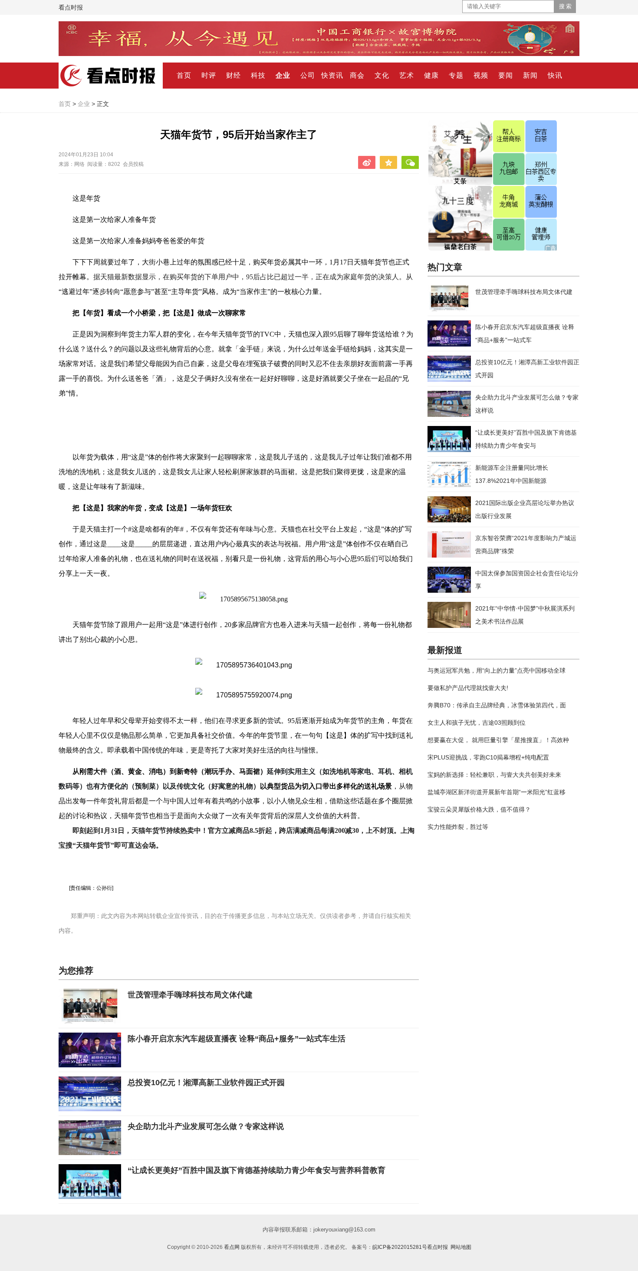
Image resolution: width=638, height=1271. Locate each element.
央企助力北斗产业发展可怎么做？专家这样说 (206, 1126)
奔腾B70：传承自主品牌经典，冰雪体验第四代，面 (497, 705)
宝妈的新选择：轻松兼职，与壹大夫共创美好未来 (494, 774)
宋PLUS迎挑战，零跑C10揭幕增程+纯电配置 (488, 757)
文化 (382, 75)
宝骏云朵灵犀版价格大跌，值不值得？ (479, 809)
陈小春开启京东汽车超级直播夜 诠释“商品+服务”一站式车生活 (236, 1038)
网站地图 (461, 1247)
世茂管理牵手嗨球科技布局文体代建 (190, 994)
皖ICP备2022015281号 (399, 1247)
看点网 (232, 1247)
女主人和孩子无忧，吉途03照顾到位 (477, 722)
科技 (258, 75)
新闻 (530, 75)
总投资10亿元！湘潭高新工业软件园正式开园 (206, 1082)
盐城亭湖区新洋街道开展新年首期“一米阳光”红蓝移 (497, 792)
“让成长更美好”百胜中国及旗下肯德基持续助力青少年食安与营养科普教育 (256, 1170)
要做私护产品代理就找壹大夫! (468, 687)
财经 (233, 75)
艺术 (406, 75)
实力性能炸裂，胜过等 (458, 826)
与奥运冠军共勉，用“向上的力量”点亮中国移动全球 (497, 670)
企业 (283, 75)
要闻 (505, 75)
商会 (357, 75)
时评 (208, 75)
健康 (431, 75)
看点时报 (71, 7)
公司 (307, 75)
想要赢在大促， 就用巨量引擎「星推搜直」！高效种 (498, 739)
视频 (481, 75)
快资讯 (332, 75)
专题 (456, 75)
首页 (184, 75)
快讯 (555, 75)
